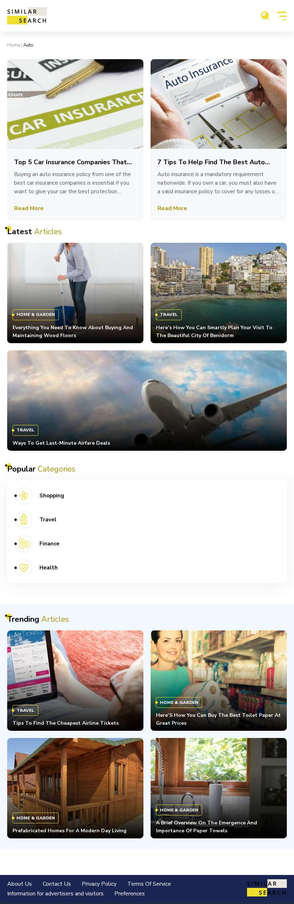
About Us (19, 884)
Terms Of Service (149, 884)
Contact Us (57, 884)
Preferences (129, 894)
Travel (169, 314)
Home (13, 45)
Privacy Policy (99, 884)
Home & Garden (35, 314)
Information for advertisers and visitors (55, 894)
